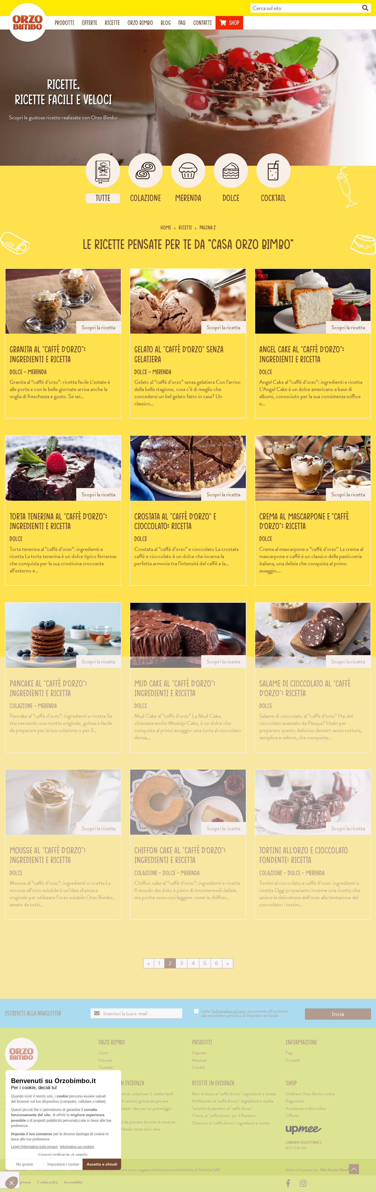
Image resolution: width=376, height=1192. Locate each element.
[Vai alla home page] (27, 22)
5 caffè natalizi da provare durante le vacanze (137, 1122)
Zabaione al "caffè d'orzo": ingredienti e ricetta (230, 1123)
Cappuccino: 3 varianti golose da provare (133, 1101)
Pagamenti (295, 1101)
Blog (166, 22)
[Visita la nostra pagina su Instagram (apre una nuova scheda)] (303, 1185)
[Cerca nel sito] (365, 8)
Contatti (202, 22)
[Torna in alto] (354, 1169)
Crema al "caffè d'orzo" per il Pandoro (224, 1115)
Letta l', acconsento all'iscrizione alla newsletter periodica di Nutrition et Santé (244, 1013)
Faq (182, 22)
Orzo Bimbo (140, 22)
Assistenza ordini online (306, 1108)
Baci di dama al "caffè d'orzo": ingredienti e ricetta (234, 1094)
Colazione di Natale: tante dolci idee (129, 1129)
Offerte (89, 22)
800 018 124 (296, 1148)
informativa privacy (229, 1011)
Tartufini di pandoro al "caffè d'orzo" (222, 1108)
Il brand (105, 1060)
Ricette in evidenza (213, 1083)
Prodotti (64, 22)
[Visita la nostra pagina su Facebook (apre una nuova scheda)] (289, 1185)
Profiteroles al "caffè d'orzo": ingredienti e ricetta (233, 1101)
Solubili (198, 1067)
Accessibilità (73, 1182)
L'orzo (103, 1052)
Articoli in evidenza (121, 1083)
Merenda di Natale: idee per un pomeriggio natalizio (135, 1111)
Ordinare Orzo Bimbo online (310, 1094)
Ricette (112, 22)
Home (165, 227)
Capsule (199, 1052)
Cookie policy (47, 1182)
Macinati (199, 1060)
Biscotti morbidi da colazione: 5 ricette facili (136, 1094)
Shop (233, 22)
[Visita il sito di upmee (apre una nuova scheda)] (303, 1132)
